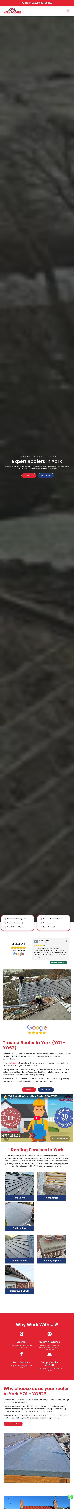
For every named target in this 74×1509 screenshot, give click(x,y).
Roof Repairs (51, 1197)
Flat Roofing (19, 1228)
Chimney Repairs (51, 1260)
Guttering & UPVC (19, 1291)
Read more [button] (37, 957)
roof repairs (13, 1063)
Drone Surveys (19, 1260)
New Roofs (19, 1197)
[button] (68, 11)
